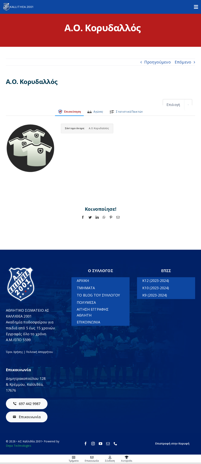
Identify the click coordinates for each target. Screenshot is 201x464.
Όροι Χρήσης (14, 352)
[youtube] (100, 443)
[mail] (108, 443)
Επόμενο (183, 62)
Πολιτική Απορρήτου (39, 352)
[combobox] (177, 104)
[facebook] (85, 443)
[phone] (115, 443)
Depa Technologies (18, 445)
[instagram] (93, 443)
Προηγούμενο (157, 62)
